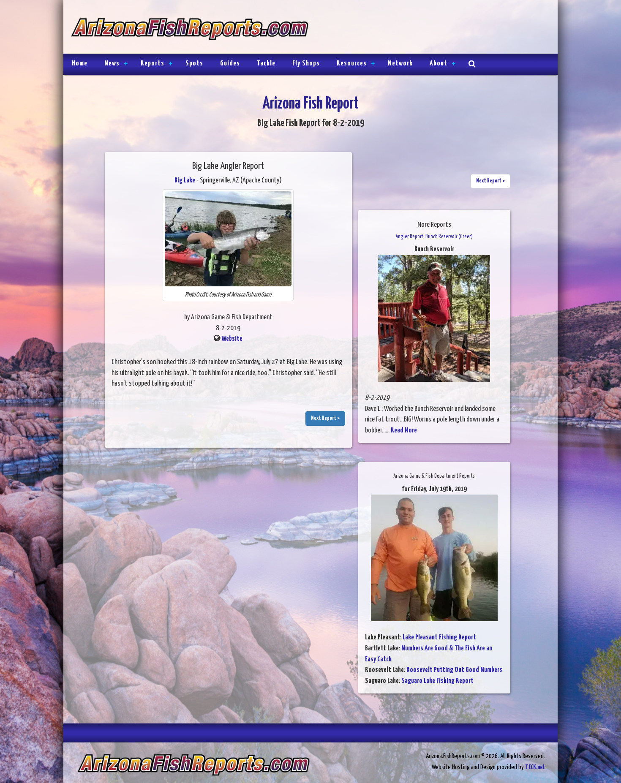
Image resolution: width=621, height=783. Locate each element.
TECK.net (535, 767)
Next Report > (325, 418)
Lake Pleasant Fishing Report (439, 637)
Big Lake (184, 180)
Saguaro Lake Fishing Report (437, 681)
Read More (404, 430)
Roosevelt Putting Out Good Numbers (454, 670)
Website (231, 339)
